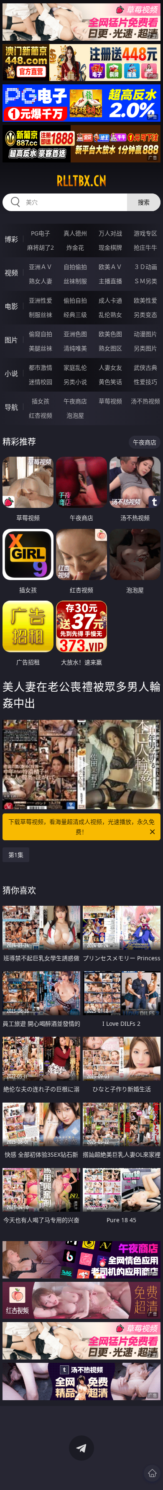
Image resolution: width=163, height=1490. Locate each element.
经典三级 (75, 315)
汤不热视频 (145, 401)
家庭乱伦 (75, 367)
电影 (11, 306)
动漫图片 (145, 334)
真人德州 (75, 233)
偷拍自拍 (75, 300)
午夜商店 (75, 401)
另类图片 (145, 348)
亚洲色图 (75, 334)
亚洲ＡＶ (40, 267)
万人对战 (110, 233)
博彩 (11, 239)
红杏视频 (40, 415)
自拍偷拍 (75, 267)
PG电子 (40, 233)
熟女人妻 (40, 281)
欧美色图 (110, 334)
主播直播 (110, 281)
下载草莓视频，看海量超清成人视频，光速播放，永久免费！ (81, 827)
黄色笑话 (110, 382)
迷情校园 (40, 382)
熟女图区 (110, 348)
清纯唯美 (75, 348)
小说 (11, 373)
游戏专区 (145, 233)
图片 (11, 340)
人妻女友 (110, 367)
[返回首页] (152, 1473)
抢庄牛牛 (145, 247)
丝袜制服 (75, 281)
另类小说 (75, 382)
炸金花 (75, 247)
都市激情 (40, 367)
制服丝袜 (40, 315)
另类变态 (145, 315)
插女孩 (40, 401)
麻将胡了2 (40, 247)
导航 (11, 407)
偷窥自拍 (40, 334)
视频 (11, 272)
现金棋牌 (110, 247)
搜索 (144, 202)
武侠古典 (145, 367)
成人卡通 (110, 300)
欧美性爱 (145, 300)
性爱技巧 (145, 382)
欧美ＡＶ (110, 267)
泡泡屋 (75, 415)
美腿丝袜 (40, 348)
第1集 (15, 855)
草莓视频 (110, 401)
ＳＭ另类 (145, 281)
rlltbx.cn (81, 181)
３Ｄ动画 (145, 267)
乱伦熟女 (110, 315)
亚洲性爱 (40, 300)
